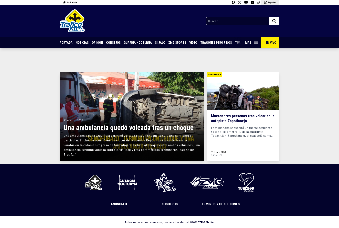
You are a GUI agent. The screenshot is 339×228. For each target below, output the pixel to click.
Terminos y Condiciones (220, 204)
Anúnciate (119, 204)
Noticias (82, 42)
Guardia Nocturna (138, 42)
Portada (66, 42)
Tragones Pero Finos (216, 42)
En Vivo (271, 42)
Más (248, 42)
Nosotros (169, 204)
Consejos (113, 42)
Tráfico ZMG (218, 152)
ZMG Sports (177, 42)
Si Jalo (160, 42)
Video (193, 42)
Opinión (97, 42)
